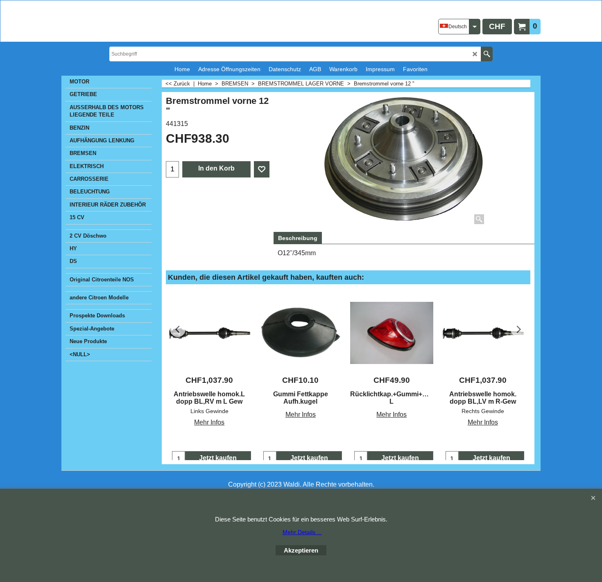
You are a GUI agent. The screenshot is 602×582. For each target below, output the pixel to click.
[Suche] (487, 54)
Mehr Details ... (302, 532)
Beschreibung (297, 238)
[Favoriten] (261, 169)
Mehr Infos (209, 422)
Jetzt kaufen (218, 457)
